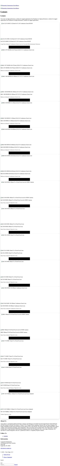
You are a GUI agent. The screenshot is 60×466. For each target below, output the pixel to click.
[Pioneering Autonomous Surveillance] (10, 5)
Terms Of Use (7, 454)
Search (16, 464)
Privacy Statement (8, 457)
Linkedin (6, 436)
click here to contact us (6, 448)
